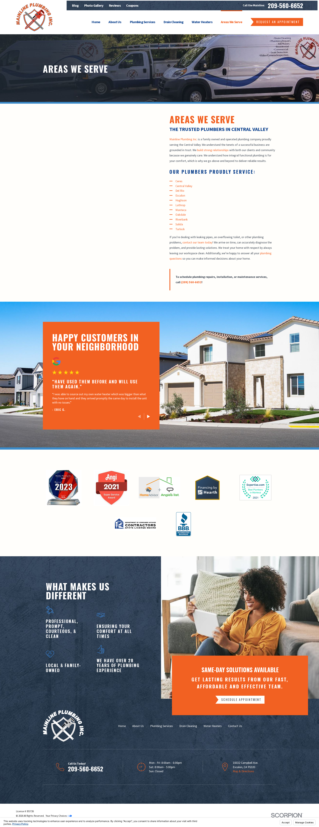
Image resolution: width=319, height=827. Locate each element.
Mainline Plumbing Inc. (183, 139)
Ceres (179, 181)
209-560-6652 (285, 5)
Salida (179, 224)
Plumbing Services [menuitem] (142, 22)
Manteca (180, 210)
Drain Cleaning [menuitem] (173, 22)
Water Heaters (213, 726)
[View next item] (148, 416)
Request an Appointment (278, 22)
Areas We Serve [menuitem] (231, 22)
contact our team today (197, 242)
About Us (138, 726)
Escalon (180, 195)
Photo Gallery (94, 5)
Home (122, 726)
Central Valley (183, 186)
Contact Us (235, 726)
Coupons (132, 5)
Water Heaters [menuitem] (202, 22)
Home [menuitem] (96, 22)
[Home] (34, 17)
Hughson (181, 200)
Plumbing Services (161, 726)
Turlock (180, 229)
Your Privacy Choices (56, 815)
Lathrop (180, 205)
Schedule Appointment (241, 699)
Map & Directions (243, 771)
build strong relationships (213, 150)
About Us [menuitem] (114, 22)
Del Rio (179, 191)
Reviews (115, 5)
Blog (75, 5)
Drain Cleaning (188, 726)
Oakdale (180, 214)
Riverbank (181, 219)
